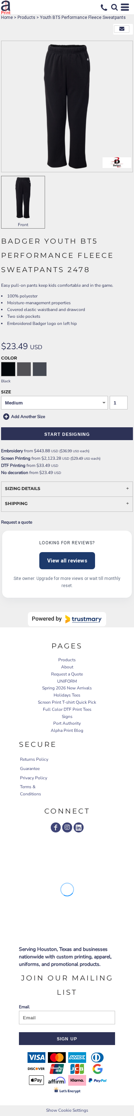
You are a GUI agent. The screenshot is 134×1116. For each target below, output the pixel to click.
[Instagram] (67, 827)
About (67, 667)
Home (7, 17)
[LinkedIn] (79, 827)
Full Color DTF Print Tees (67, 709)
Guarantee (30, 768)
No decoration (14, 472)
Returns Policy (34, 759)
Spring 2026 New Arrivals (67, 688)
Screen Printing (15, 458)
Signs (67, 716)
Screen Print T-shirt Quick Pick (67, 702)
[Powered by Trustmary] (66, 619)
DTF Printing (13, 465)
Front (23, 225)
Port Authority (67, 723)
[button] (114, 7)
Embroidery (12, 451)
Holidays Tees (67, 695)
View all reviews (67, 560)
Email (24, 1007)
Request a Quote (67, 674)
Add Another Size (28, 416)
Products (26, 17)
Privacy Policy (33, 778)
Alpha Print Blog (67, 730)
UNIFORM (67, 681)
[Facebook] (56, 827)
